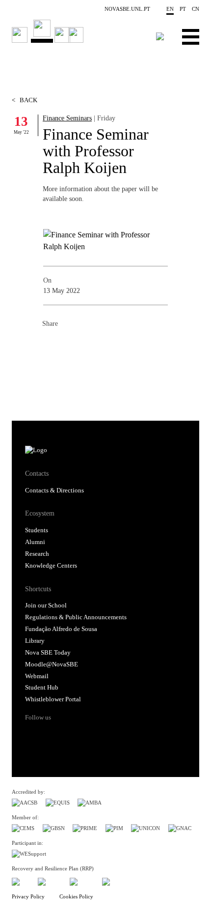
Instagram (71, 735)
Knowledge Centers (51, 565)
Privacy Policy (28, 896)
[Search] (160, 36)
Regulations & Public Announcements (76, 617)
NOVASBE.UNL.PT (127, 9)
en (170, 9)
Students (36, 530)
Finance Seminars (67, 118)
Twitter (70, 345)
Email (109, 345)
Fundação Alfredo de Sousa (61, 629)
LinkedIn (89, 345)
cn (195, 9)
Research (37, 553)
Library (35, 640)
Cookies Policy (76, 896)
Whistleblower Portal (53, 699)
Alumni (35, 542)
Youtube (109, 735)
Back (24, 100)
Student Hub (41, 687)
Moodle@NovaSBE (51, 664)
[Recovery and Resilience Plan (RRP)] (50, 880)
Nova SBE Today (48, 652)
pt (183, 9)
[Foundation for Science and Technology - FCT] (20, 880)
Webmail (37, 676)
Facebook (50, 345)
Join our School (46, 605)
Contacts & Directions (54, 490)
